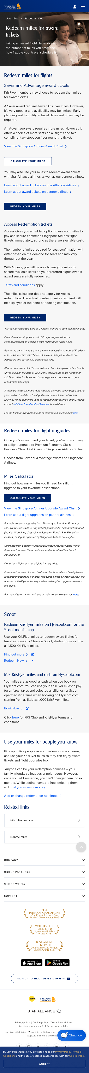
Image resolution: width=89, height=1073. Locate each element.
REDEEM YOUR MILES (25, 206)
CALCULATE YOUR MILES (28, 161)
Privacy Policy (63, 1051)
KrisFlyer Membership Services (31, 404)
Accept (44, 1064)
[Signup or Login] (79, 6)
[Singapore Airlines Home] (12, 11)
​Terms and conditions (19, 285)
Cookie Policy (77, 1056)
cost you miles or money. (28, 787)
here (76, 413)
